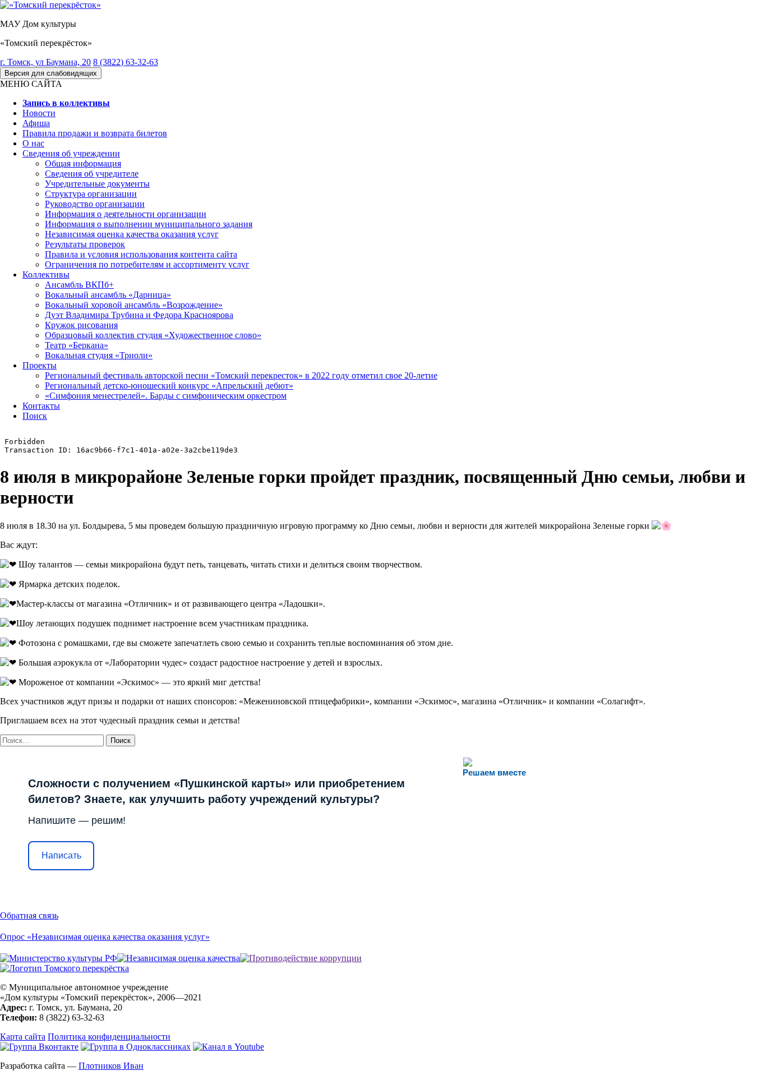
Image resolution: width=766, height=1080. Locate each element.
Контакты (41, 405)
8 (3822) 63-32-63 (125, 62)
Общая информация (83, 163)
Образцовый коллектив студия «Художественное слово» (153, 335)
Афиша (36, 123)
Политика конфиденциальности (109, 1036)
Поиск (34, 416)
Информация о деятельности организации (125, 214)
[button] (31, 84)
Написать (61, 855)
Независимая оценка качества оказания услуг (132, 234)
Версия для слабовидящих (50, 73)
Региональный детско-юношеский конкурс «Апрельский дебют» (169, 385)
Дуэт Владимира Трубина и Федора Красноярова (139, 315)
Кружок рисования (81, 325)
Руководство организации (95, 204)
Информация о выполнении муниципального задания (148, 224)
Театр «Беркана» (76, 345)
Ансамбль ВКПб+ (79, 284)
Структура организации (91, 194)
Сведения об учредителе (92, 173)
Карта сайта (22, 1036)
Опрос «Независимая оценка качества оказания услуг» (105, 936)
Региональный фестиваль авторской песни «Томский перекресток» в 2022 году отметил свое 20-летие (241, 375)
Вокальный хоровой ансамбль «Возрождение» (134, 305)
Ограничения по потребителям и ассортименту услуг (147, 264)
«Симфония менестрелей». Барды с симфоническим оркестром (166, 395)
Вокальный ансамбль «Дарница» (108, 294)
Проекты (39, 365)
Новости (39, 113)
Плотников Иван (111, 1065)
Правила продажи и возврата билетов (94, 133)
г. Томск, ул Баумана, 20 (45, 62)
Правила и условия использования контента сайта (141, 254)
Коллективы (46, 274)
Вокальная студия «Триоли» (99, 355)
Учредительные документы (97, 183)
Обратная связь (29, 915)
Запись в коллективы (66, 103)
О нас (33, 143)
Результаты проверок (85, 244)
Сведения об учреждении (71, 153)
